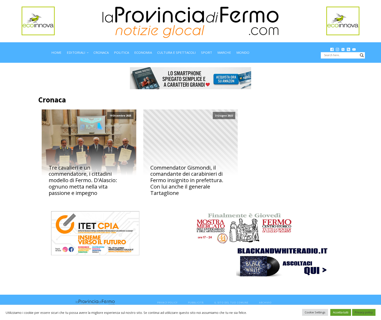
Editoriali (76, 52)
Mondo (242, 52)
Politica (121, 52)
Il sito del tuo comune (231, 302)
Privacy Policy (167, 302)
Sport (206, 52)
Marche (224, 52)
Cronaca (101, 52)
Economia (143, 52)
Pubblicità (196, 302)
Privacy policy (364, 312)
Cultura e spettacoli (176, 52)
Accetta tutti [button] (340, 312)
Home (56, 52)
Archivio (265, 302)
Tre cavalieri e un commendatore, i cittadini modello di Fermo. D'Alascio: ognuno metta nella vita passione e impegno (83, 180)
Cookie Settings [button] (315, 312)
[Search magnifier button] (362, 55)
